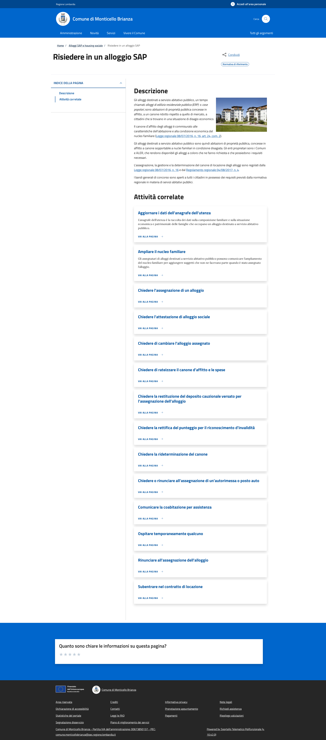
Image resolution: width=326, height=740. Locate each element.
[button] (248, 4)
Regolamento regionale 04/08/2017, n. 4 (212, 170)
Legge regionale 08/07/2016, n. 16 (156, 170)
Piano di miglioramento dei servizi (129, 722)
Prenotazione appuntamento (181, 709)
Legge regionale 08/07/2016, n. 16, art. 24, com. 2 (188, 136)
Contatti (115, 709)
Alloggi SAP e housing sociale (86, 45)
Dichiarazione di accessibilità (72, 709)
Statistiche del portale (68, 716)
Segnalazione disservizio (70, 722)
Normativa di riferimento (235, 63)
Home (60, 45)
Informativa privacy (176, 702)
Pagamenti (171, 716)
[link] (151, 236)
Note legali (226, 702)
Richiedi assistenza (231, 709)
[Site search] (266, 19)
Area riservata (64, 702)
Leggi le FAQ (117, 716)
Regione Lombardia (65, 4)
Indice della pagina (68, 83)
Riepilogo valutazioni (232, 716)
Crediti (114, 702)
